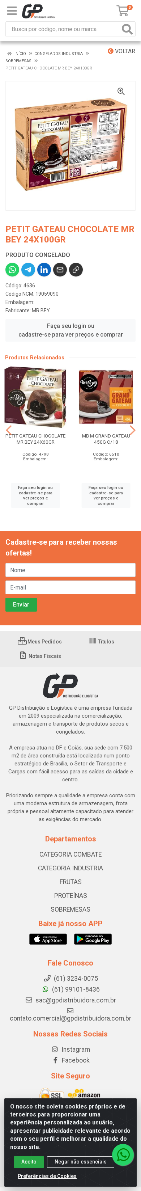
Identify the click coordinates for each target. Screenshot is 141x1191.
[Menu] (11, 10)
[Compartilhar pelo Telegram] (28, 269)
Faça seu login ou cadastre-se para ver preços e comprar (70, 330)
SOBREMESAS (70, 909)
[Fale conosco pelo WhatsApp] (123, 1155)
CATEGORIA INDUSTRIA (70, 868)
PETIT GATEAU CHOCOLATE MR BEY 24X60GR (35, 439)
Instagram (75, 1049)
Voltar (124, 51)
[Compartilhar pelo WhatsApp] (12, 269)
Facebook (75, 1060)
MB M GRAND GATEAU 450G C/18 (106, 439)
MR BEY (41, 310)
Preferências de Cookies (47, 1176)
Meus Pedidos (44, 642)
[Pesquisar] (127, 29)
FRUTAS (71, 882)
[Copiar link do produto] (76, 269)
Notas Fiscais (44, 656)
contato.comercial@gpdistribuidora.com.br (70, 1018)
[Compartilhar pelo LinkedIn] (44, 269)
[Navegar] (8, 430)
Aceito (29, 1162)
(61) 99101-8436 (75, 989)
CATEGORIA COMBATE (70, 854)
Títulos (105, 642)
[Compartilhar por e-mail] (60, 269)
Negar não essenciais (81, 1162)
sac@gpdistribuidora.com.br (75, 1000)
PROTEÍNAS (70, 895)
